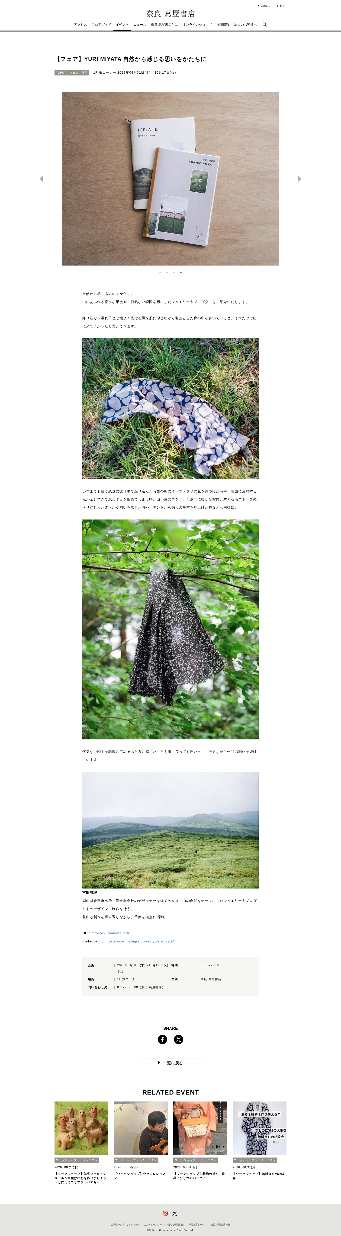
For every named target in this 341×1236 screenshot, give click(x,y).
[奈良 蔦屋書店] (170, 13)
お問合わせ (116, 1224)
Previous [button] (39, 178)
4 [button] (181, 272)
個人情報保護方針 (175, 1224)
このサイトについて (153, 1224)
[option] (170, 179)
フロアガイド (101, 24)
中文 (282, 6)
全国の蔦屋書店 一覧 (220, 1224)
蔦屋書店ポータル (197, 1224)
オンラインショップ (197, 24)
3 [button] (174, 272)
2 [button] (167, 272)
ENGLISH (267, 6)
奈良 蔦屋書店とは (164, 24)
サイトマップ (132, 1224)
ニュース (139, 24)
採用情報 (222, 24)
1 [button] (160, 272)
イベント (122, 24)
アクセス (80, 24)
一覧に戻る (173, 1063)
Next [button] (301, 178)
